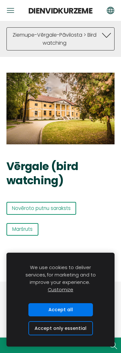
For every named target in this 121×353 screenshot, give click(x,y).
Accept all (60, 309)
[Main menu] (10, 10)
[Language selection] (110, 10)
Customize (60, 289)
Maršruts (22, 229)
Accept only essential (60, 328)
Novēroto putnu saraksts (41, 208)
